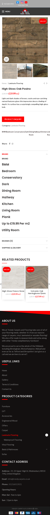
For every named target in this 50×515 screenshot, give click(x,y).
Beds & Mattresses (10, 449)
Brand (5, 154)
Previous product (44, 83)
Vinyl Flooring (8, 444)
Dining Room (31, 133)
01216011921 (9, 4)
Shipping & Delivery (11, 248)
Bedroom (9, 132)
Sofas (4, 454)
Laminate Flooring (15, 83)
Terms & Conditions (10, 384)
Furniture (6, 406)
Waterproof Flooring (13, 440)
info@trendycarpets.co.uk (19, 479)
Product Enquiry (13, 119)
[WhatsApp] (12, 143)
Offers (5, 425)
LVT (3, 411)
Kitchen (43, 132)
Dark (27, 132)
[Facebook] (9, 143)
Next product (47, 83)
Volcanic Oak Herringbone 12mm (37, 292)
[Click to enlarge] (6, 59)
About (4, 375)
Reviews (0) (7, 241)
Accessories (7, 416)
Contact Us (6, 389)
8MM (4, 132)
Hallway (37, 132)
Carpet (5, 430)
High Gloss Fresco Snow (13, 291)
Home (4, 83)
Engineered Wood (9, 421)
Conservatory (19, 132)
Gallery (5, 380)
